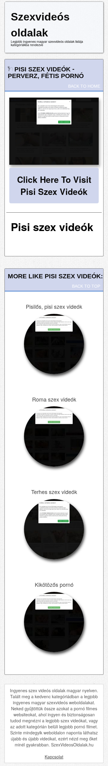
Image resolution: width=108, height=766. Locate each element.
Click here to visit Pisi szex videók (54, 185)
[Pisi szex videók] (54, 131)
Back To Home (84, 86)
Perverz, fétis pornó (46, 75)
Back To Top (86, 286)
